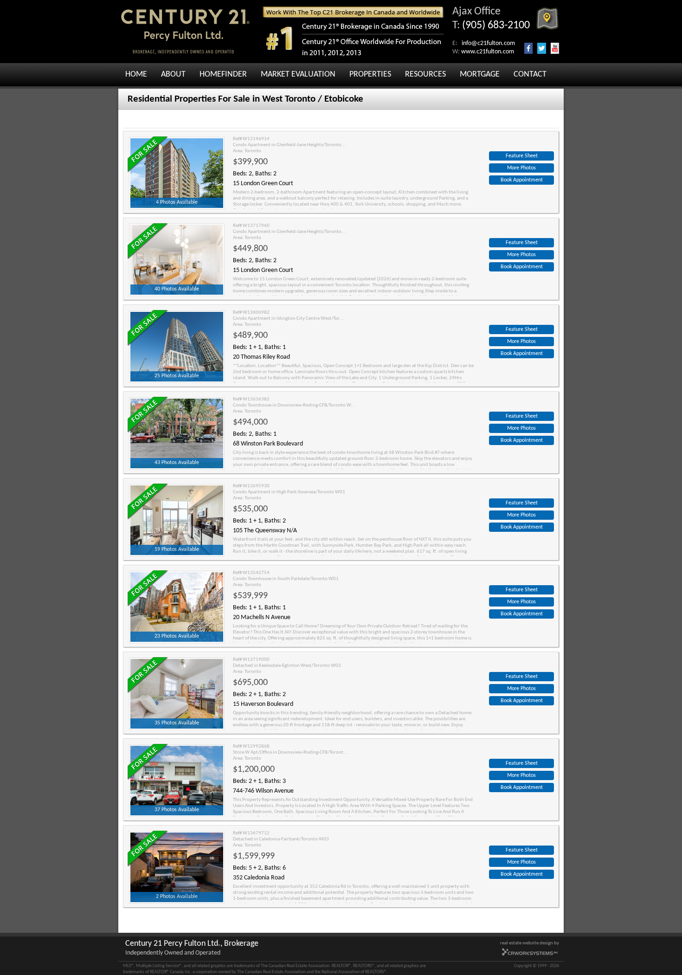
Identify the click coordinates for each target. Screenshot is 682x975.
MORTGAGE (480, 74)
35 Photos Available (176, 723)
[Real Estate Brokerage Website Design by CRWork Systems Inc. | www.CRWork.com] (530, 954)
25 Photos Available (176, 376)
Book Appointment (522, 180)
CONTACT (530, 74)
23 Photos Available (176, 636)
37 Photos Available (176, 810)
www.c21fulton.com (487, 51)
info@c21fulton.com (488, 43)
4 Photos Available (177, 202)
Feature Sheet (522, 156)
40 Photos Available (176, 289)
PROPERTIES (370, 74)
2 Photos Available (177, 896)
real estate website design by (529, 943)
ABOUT (173, 74)
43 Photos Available (176, 462)
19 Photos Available (176, 549)
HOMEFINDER (223, 74)
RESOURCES (425, 74)
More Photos (521, 168)
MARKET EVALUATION (298, 74)
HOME (136, 74)
